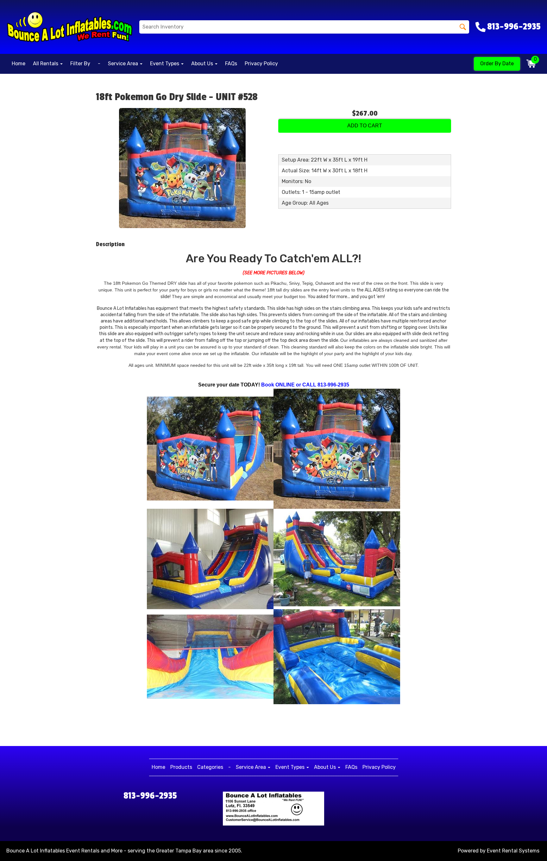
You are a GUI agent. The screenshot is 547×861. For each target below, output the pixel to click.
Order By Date (497, 64)
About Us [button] (202, 64)
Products (181, 767)
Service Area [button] (123, 64)
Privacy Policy (261, 64)
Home (18, 64)
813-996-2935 (150, 795)
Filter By (80, 64)
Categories (210, 767)
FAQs (231, 64)
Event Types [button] (165, 64)
